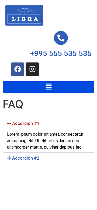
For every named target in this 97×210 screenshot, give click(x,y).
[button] (48, 87)
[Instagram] (32, 69)
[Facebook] (17, 69)
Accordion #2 (25, 158)
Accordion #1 (25, 123)
